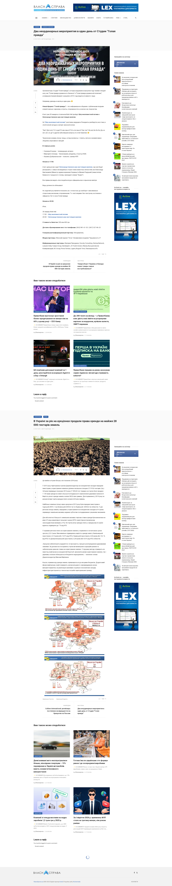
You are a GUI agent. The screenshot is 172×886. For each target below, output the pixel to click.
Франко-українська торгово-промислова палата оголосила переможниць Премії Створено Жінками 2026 (129, 168)
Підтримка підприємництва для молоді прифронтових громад (128, 128)
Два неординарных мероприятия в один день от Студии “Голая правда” (90, 711)
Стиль (125, 18)
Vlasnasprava (39, 332)
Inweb (61, 881)
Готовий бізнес (108, 18)
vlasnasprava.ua (67, 80)
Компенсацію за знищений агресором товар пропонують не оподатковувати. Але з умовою (129, 117)
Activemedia (76, 881)
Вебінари (91, 18)
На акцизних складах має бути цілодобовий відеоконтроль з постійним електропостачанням (130, 81)
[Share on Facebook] (35, 103)
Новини (44, 18)
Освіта (98, 18)
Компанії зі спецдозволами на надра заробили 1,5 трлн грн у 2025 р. (50, 819)
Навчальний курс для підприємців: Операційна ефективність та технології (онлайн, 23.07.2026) (130, 137)
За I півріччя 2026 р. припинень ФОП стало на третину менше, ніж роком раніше (89, 820)
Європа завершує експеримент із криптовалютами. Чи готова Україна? (128, 147)
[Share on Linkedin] (35, 112)
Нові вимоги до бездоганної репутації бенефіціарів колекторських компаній (129, 106)
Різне (117, 18)
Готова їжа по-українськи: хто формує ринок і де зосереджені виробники (90, 761)
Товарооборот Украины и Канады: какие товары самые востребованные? (90, 266)
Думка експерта (79, 18)
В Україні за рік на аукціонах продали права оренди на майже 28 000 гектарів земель (56, 266)
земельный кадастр (61, 699)
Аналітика (38, 416)
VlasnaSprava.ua (38, 881)
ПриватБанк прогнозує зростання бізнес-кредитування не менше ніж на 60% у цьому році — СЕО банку (51, 318)
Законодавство (65, 18)
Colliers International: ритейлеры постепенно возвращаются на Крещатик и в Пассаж (57, 711)
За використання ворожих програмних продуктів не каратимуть (130, 178)
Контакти (134, 881)
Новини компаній (48, 27)
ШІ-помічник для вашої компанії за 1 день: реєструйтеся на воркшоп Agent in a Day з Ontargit (52, 373)
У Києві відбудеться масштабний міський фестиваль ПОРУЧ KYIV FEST (129, 157)
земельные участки (48, 699)
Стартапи (54, 18)
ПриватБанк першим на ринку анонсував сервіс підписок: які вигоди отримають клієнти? (91, 373)
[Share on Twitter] (35, 107)
